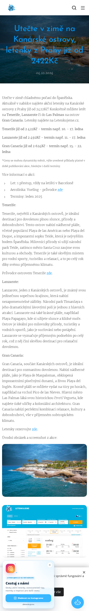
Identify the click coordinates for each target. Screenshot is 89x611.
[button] (74, 7)
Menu (83, 8)
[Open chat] (77, 602)
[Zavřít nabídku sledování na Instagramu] (50, 565)
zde (60, 190)
